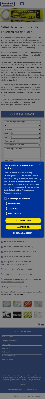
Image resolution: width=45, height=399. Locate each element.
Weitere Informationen (13, 193)
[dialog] (22, 199)
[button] (22, 232)
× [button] (40, 164)
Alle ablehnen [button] (23, 227)
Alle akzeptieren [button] (23, 220)
